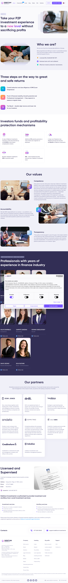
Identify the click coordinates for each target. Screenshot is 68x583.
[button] (28, 540)
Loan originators (37, 552)
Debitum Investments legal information (30, 519)
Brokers (24, 558)
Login (48, 3)
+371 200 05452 (63, 580)
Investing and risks (38, 555)
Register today (57, 3)
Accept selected (34, 306)
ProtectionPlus (20, 3)
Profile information (48, 552)
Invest (26, 3)
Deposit (35, 547)
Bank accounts (48, 544)
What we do (25, 544)
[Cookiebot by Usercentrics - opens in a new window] (57, 276)
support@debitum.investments (52, 580)
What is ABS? (37, 558)
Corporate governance (28, 564)
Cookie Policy (26, 567)
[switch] (26, 297)
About (14, 3)
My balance (47, 549)
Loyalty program (48, 547)
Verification (47, 555)
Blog (30, 3)
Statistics (42, 3)
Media (33, 3)
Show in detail (57, 302)
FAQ (37, 3)
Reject (14, 306)
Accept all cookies (53, 306)
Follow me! (5, 336)
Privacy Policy (26, 570)
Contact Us (58, 547)
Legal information (27, 552)
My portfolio (36, 549)
